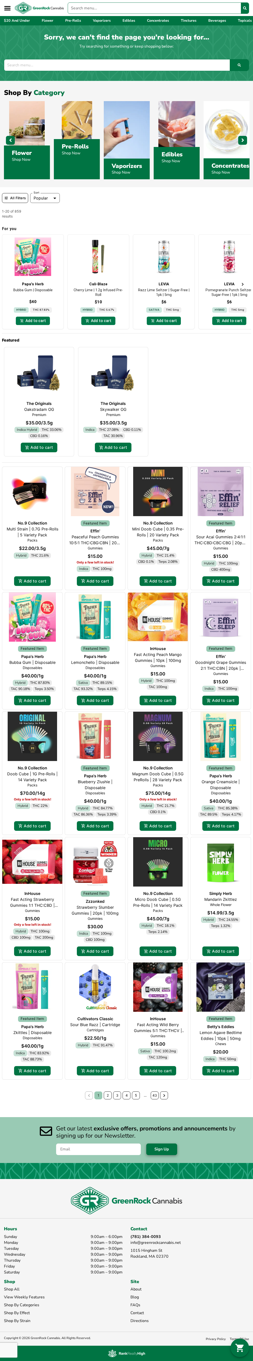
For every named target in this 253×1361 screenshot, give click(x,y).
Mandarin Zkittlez (220, 899)
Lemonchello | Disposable (95, 662)
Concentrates (230, 166)
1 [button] (98, 1095)
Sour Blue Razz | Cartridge (95, 1024)
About (136, 1289)
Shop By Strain (17, 1321)
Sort (36, 192)
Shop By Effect (17, 1313)
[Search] (245, 8)
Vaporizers (127, 166)
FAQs (135, 1305)
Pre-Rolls (75, 146)
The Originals (39, 403)
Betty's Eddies (220, 1026)
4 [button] (127, 1095)
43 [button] (154, 1095)
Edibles (172, 154)
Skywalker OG (113, 409)
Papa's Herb (32, 656)
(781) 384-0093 (145, 1236)
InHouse (158, 648)
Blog (134, 1297)
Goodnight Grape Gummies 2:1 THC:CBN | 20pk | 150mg (220, 668)
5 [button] (136, 1095)
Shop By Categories (21, 1305)
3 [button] (117, 1095)
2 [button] (108, 1095)
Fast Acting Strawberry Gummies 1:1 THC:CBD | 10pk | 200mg (32, 905)
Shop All (12, 1289)
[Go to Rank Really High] (126, 1353)
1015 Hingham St (146, 1250)
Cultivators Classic (95, 1018)
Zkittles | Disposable (32, 1032)
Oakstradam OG (39, 409)
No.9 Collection (32, 523)
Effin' (95, 530)
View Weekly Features (24, 1297)
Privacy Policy (216, 1339)
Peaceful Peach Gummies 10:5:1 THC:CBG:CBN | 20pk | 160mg (95, 542)
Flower (22, 153)
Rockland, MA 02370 (149, 1256)
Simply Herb (220, 893)
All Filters (18, 198)
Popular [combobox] (41, 198)
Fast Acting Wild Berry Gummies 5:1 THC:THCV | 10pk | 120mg (158, 1030)
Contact (137, 1313)
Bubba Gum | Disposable (32, 662)
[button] (7, 8)
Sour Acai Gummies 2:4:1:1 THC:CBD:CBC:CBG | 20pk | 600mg (220, 542)
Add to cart (41, 447)
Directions (139, 1321)
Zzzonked (95, 901)
